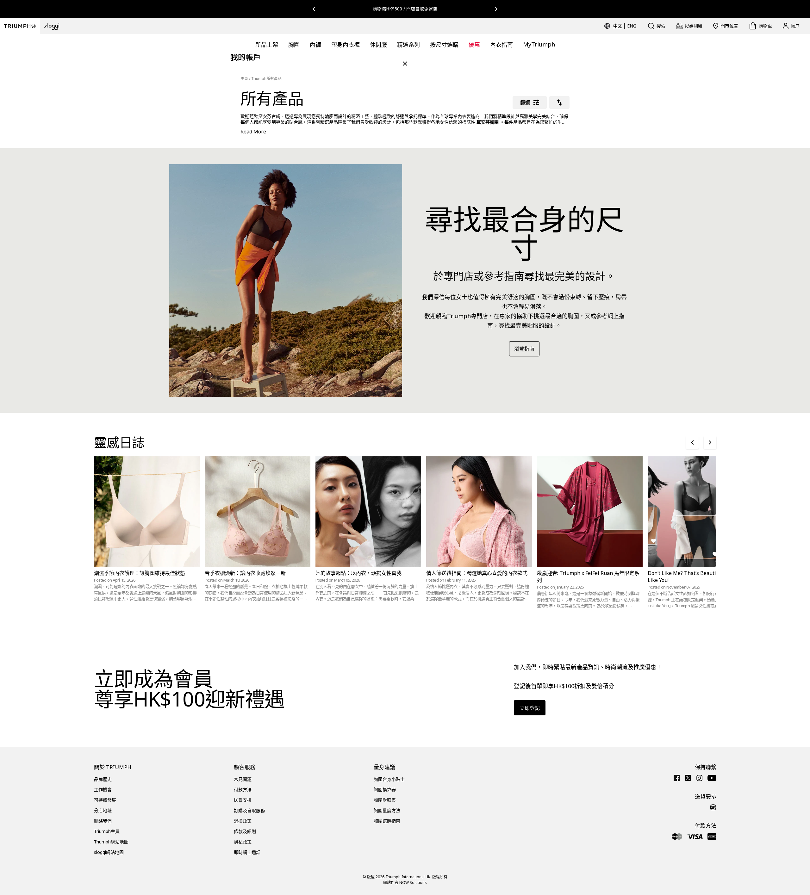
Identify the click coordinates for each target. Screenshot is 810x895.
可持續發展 (105, 800)
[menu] (624, 26)
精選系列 (408, 44)
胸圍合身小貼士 (389, 779)
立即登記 (530, 708)
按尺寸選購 (444, 44)
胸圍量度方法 (387, 810)
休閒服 (378, 44)
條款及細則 (245, 831)
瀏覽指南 (524, 348)
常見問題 (243, 779)
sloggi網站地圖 (109, 852)
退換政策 (243, 821)
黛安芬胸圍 (488, 122)
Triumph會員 (107, 831)
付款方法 (243, 790)
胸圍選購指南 (387, 821)
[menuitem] (618, 26)
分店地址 (103, 810)
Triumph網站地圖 (111, 842)
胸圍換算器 (385, 790)
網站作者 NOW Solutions (405, 882)
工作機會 (103, 790)
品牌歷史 (103, 779)
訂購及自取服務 (249, 810)
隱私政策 (243, 842)
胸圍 (294, 44)
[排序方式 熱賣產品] (559, 102)
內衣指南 (501, 44)
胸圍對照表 (385, 800)
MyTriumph (539, 44)
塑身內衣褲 (345, 44)
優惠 (474, 44)
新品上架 (266, 44)
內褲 (315, 44)
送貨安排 (243, 800)
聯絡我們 (103, 821)
